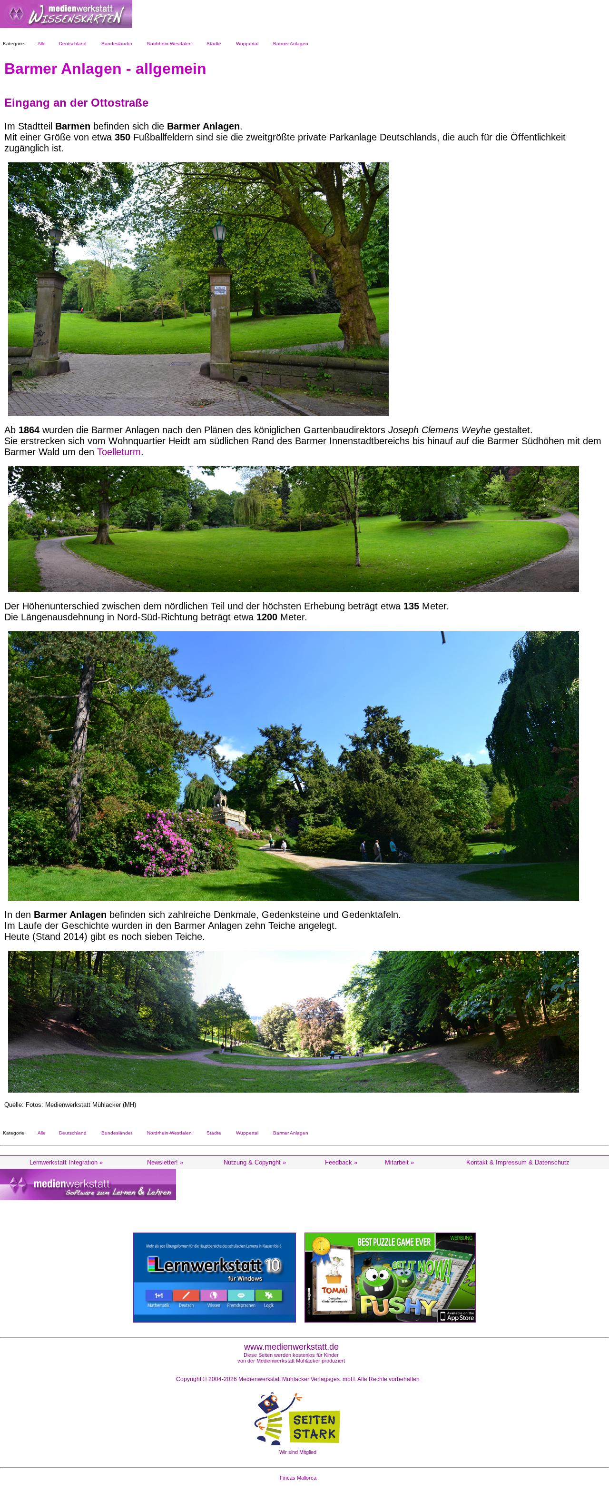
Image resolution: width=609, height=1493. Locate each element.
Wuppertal (245, 43)
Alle (40, 43)
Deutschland (71, 43)
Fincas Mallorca (298, 1478)
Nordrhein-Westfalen (168, 43)
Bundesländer (115, 43)
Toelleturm (119, 452)
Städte (212, 43)
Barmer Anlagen (289, 43)
